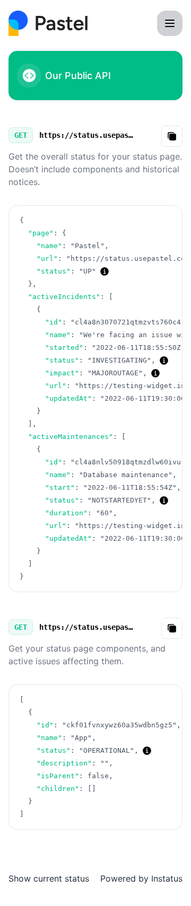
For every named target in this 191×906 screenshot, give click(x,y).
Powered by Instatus (141, 878)
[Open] (170, 23)
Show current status (48, 878)
